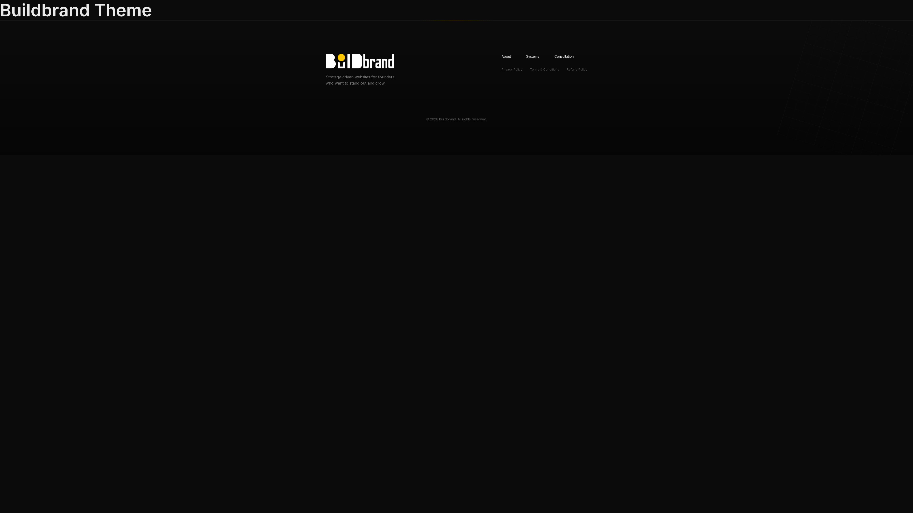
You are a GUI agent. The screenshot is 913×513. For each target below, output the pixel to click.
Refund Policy (577, 69)
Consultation (564, 56)
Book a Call (564, 11)
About (491, 11)
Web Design (533, 11)
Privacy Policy (512, 69)
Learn (588, 11)
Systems (509, 11)
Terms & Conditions (544, 69)
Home (474, 11)
